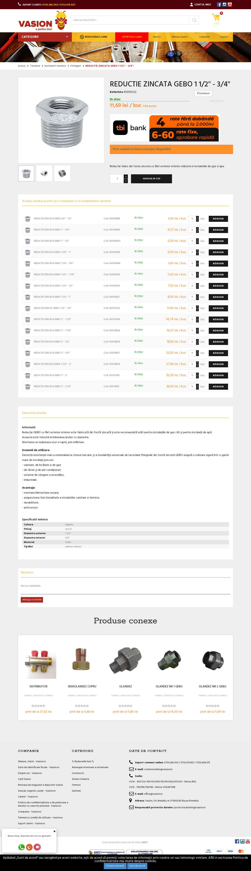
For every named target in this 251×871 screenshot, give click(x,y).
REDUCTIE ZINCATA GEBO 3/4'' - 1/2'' (53, 219)
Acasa (21, 66)
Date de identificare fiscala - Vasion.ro (38, 767)
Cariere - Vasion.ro (28, 797)
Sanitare (76, 791)
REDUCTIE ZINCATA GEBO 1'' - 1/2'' (51, 241)
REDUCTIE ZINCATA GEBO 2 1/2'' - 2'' (52, 364)
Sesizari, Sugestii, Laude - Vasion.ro (37, 791)
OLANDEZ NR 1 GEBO (169, 687)
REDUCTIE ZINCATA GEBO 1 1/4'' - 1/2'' (53, 286)
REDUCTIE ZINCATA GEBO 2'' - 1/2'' (52, 342)
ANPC (145, 842)
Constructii (78, 773)
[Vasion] (43, 20)
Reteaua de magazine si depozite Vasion (40, 785)
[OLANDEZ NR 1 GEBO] (169, 660)
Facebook (219, 4)
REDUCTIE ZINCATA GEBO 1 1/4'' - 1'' (52, 252)
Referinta (116, 92)
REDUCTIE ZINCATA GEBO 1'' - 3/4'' (52, 230)
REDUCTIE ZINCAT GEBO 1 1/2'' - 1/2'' (52, 308)
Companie (204, 37)
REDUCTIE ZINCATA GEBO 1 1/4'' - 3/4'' (53, 263)
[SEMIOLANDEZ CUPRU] (82, 660)
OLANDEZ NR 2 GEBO (212, 687)
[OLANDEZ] (125, 660)
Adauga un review (31, 600)
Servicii (157, 37)
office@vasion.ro (153, 794)
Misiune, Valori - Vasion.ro (32, 761)
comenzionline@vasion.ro (158, 769)
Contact (224, 37)
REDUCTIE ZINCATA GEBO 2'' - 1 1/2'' (52, 319)
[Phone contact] (30, 847)
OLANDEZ (125, 687)
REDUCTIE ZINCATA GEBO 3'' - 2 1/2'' (52, 386)
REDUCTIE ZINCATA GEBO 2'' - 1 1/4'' (52, 330)
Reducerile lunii (96, 37)
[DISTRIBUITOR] (38, 660)
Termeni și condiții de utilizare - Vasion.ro (40, 818)
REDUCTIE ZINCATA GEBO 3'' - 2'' (51, 375)
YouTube (230, 4)
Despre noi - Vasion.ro (30, 773)
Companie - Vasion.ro (29, 812)
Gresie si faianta (80, 779)
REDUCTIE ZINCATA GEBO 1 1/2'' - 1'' (52, 297)
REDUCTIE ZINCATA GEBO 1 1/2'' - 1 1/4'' (54, 275)
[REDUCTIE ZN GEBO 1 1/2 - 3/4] (26, 173)
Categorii (30, 37)
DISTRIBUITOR (38, 687)
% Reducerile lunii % (83, 761)
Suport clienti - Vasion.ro (31, 823)
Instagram (224, 4)
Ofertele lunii (132, 37)
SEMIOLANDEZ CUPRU (82, 687)
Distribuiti (204, 93)
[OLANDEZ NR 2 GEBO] (212, 660)
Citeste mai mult (115, 866)
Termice (76, 785)
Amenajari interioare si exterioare (90, 767)
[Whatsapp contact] (22, 847)
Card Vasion (24, 779)
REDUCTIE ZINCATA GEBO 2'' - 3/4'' (52, 353)
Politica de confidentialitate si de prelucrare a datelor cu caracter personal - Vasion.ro (43, 804)
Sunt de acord (137, 866)
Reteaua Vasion (180, 37)
